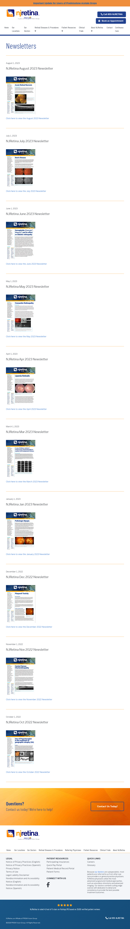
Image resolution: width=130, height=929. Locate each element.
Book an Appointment (112, 21)
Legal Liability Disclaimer (17, 875)
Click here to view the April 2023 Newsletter (26, 409)
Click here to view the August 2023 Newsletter (27, 118)
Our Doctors (27, 29)
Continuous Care (119, 29)
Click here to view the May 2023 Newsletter (26, 336)
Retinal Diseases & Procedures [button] (47, 27)
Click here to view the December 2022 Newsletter (29, 627)
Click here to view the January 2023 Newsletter (28, 554)
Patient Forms (53, 871)
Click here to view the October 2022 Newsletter (28, 772)
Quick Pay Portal (54, 865)
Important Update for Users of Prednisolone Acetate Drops (65, 3)
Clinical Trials (82, 29)
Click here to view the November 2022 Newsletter (29, 699)
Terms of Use (12, 871)
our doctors (99, 872)
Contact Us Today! (107, 806)
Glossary (91, 865)
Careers (91, 862)
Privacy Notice (13, 868)
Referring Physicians (73, 850)
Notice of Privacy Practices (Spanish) (23, 865)
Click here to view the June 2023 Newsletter (26, 264)
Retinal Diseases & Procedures (51, 850)
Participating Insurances (58, 862)
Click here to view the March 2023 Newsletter (27, 481)
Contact (110, 27)
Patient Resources (69, 27)
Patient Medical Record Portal (60, 868)
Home (6, 27)
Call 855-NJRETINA (113, 14)
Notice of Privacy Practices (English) (23, 862)
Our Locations (16, 29)
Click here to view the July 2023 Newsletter (26, 191)
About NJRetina (97, 27)
